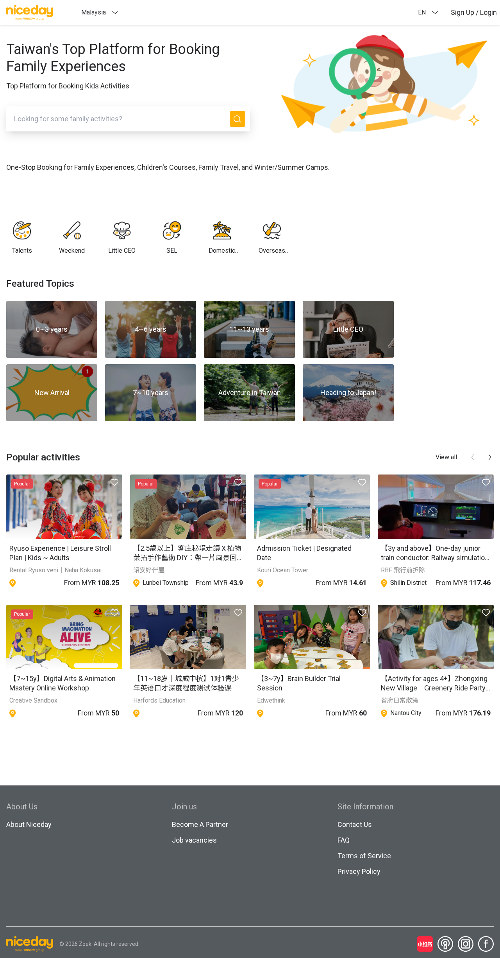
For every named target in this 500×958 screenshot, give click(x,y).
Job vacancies (194, 840)
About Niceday (29, 824)
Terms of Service (364, 856)
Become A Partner (200, 824)
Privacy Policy (359, 871)
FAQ (344, 840)
